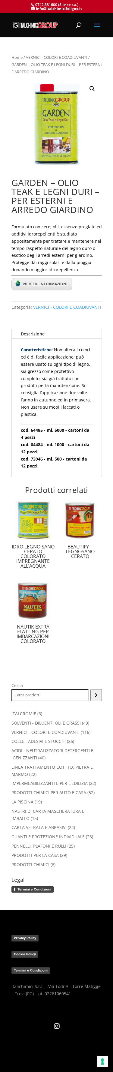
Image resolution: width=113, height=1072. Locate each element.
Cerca (17, 685)
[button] (92, 88)
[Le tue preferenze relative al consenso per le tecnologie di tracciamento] (102, 1061)
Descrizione (33, 334)
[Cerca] (96, 695)
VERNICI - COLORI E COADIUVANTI (56, 57)
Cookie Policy (25, 954)
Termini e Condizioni (34, 889)
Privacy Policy (25, 938)
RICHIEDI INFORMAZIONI (45, 284)
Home (17, 57)
